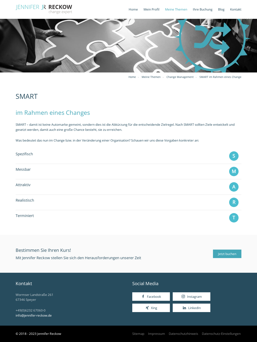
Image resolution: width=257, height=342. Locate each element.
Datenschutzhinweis (183, 333)
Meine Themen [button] (176, 9)
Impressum (156, 333)
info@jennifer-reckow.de (34, 315)
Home (133, 9)
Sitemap (138, 333)
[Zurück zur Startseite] (44, 9)
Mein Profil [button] (151, 9)
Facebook (154, 296)
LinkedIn (194, 308)
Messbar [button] (23, 169)
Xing (154, 308)
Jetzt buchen (227, 254)
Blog (221, 9)
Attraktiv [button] (23, 184)
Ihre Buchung (202, 9)
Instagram (194, 296)
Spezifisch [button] (24, 153)
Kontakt (235, 9)
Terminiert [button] (25, 215)
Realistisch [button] (25, 200)
